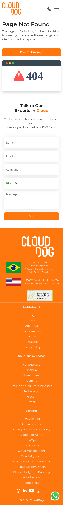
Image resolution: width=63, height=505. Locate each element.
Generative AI (32, 445)
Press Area (31, 342)
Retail (31, 402)
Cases (31, 320)
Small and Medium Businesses (31, 386)
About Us (31, 326)
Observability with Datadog (31, 472)
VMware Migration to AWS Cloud (31, 461)
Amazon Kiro (31, 419)
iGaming (31, 380)
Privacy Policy (32, 347)
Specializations (31, 331)
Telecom (31, 396)
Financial (31, 370)
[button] (8, 183)
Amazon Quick (31, 424)
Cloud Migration (31, 456)
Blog (31, 315)
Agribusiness (31, 364)
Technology (31, 391)
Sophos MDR (31, 483)
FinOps (31, 440)
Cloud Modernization (31, 467)
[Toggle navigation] (56, 8)
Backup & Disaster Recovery (31, 429)
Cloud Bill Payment (32, 477)
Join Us (31, 336)
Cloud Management (31, 451)
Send (31, 216)
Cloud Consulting (31, 435)
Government (31, 375)
